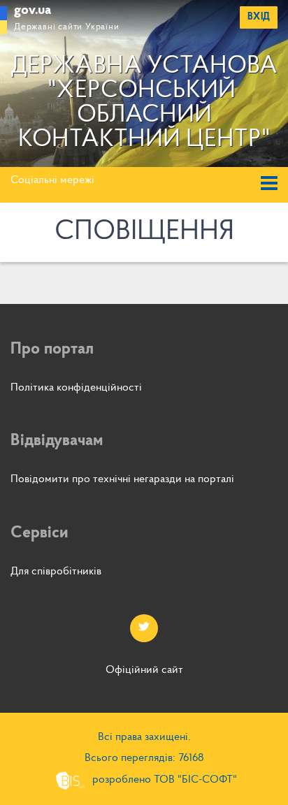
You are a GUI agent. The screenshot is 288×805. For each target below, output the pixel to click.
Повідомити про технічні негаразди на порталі (122, 479)
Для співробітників (55, 571)
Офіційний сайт (144, 670)
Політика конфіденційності (76, 387)
